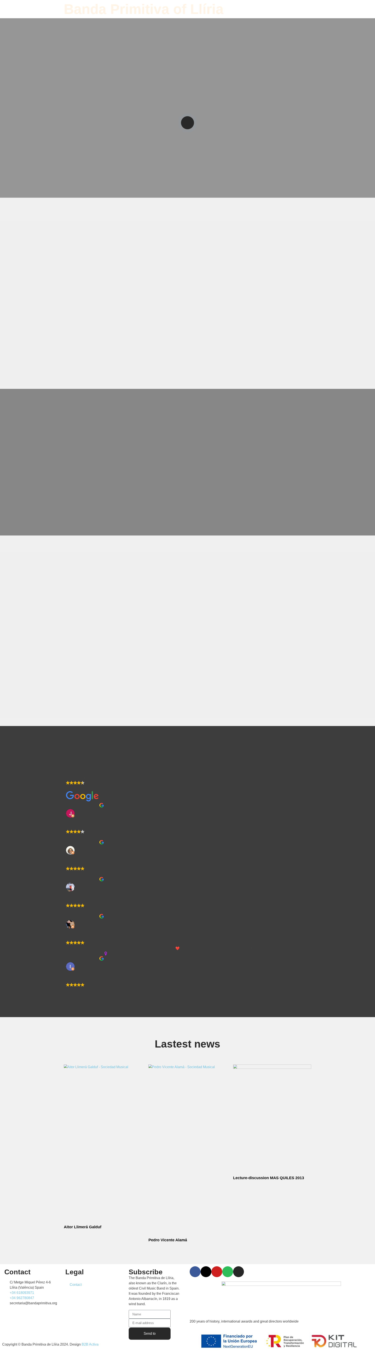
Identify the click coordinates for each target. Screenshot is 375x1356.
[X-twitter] (206, 1271)
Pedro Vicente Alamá (167, 1240)
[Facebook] (195, 1271)
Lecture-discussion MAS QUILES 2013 (268, 1178)
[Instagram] (238, 1271)
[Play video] (187, 122)
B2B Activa (90, 1344)
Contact (76, 1284)
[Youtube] (216, 1271)
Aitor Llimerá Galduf (82, 1227)
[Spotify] (227, 1271)
